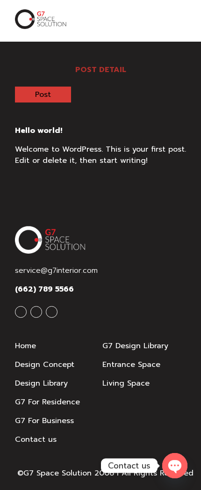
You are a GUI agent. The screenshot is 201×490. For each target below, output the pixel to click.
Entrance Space (131, 364)
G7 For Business (44, 420)
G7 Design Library (135, 345)
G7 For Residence (47, 402)
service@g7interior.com (56, 270)
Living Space (126, 383)
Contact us (36, 439)
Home (25, 345)
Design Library (41, 383)
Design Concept (44, 364)
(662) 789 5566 (44, 289)
